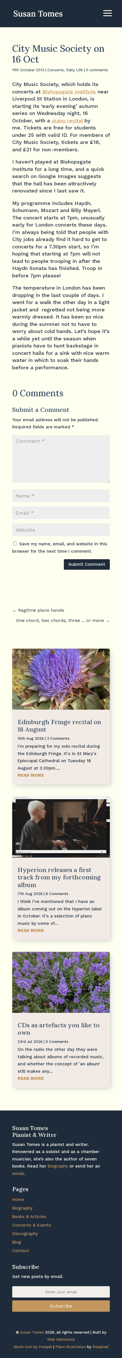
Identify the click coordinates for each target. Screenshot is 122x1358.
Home (18, 1199)
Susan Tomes (32, 1332)
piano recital (67, 120)
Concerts (55, 70)
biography (58, 1166)
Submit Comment (86, 564)
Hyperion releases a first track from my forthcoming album (59, 877)
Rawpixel (100, 1347)
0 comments (97, 70)
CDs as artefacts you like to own (59, 1028)
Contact (20, 1250)
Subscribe (61, 1306)
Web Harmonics (61, 1339)
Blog (16, 1242)
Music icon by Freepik (33, 1347)
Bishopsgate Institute (69, 92)
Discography (25, 1233)
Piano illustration (70, 1347)
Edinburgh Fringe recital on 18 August (59, 725)
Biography (22, 1208)
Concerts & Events (31, 1225)
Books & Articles (29, 1216)
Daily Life (74, 70)
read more (31, 775)
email (18, 1173)
